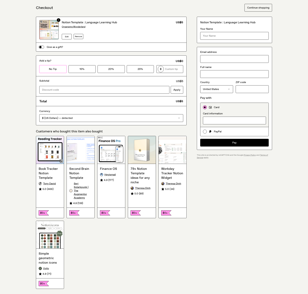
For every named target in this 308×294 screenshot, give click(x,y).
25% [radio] (140, 69)
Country (205, 82)
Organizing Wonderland (73, 26)
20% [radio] (111, 69)
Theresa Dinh (142, 188)
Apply (176, 89)
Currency (44, 111)
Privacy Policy (250, 155)
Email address (208, 51)
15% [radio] (82, 69)
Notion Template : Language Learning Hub (89, 22)
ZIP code (241, 82)
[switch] (41, 47)
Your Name (206, 28)
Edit (67, 37)
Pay (234, 142)
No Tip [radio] (53, 69)
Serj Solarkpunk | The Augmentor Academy (81, 190)
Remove (78, 36)
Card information (213, 113)
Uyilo (46, 268)
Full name (206, 67)
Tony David (49, 183)
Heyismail (110, 174)
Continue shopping (258, 7)
